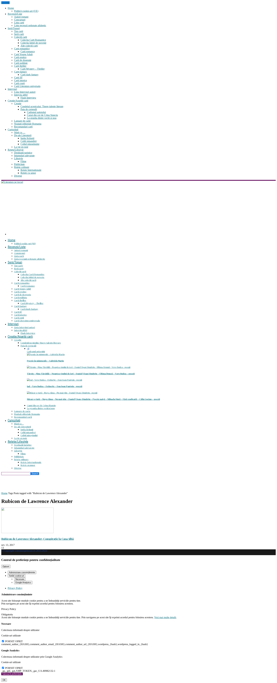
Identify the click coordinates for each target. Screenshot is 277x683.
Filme (23, 161)
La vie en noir (21, 147)
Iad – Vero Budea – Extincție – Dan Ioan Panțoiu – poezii (54, 386)
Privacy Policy (15, 588)
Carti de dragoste (22, 60)
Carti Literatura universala (27, 86)
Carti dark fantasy (29, 74)
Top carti (18, 31)
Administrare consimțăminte (22, 572)
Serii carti (19, 34)
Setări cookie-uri (16, 576)
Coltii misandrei (29, 141)
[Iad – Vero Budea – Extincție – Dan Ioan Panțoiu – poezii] (54, 379)
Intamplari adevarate (24, 155)
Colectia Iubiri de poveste (33, 42)
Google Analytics (23, 582)
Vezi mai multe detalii (165, 617)
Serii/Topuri (14, 28)
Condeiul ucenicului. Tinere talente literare (42, 106)
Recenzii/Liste (15, 14)
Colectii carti (20, 37)
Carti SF (18, 77)
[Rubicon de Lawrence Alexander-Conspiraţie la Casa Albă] (27, 532)
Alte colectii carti (29, 45)
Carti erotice (20, 57)
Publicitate (19, 164)
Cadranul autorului (36, 112)
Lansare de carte (22, 121)
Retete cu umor (28, 173)
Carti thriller (20, 66)
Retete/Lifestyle (16, 149)
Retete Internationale (31, 170)
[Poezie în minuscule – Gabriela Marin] (46, 354)
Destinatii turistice (23, 152)
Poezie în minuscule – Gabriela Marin (45, 360)
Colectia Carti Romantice (33, 40)
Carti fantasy (20, 71)
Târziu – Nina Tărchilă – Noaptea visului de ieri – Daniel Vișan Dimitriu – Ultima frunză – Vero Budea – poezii (81, 373)
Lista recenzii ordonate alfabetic (30, 25)
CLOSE (5, 2)
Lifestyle (18, 158)
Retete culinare (21, 167)
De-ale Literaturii (22, 135)
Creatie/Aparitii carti (18, 100)
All (28, 348)
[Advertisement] (138, 207)
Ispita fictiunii (27, 138)
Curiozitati (13, 129)
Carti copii (19, 83)
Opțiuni (6, 566)
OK (4, 680)
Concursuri (19, 19)
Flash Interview (28, 97)
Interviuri (12, 89)
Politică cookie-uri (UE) (26, 11)
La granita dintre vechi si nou (41, 118)
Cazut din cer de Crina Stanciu (42, 115)
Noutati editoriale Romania (27, 123)
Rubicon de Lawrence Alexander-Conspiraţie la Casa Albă (37, 539)
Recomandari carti (23, 126)
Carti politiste (21, 63)
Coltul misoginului (30, 144)
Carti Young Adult (23, 54)
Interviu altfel (21, 94)
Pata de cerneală (29, 109)
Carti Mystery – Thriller (33, 68)
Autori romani (21, 16)
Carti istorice (20, 80)
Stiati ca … (19, 132)
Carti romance (28, 51)
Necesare (19, 579)
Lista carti (19, 22)
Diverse (18, 175)
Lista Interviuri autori (24, 92)
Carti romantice (22, 48)
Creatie (17, 103)
